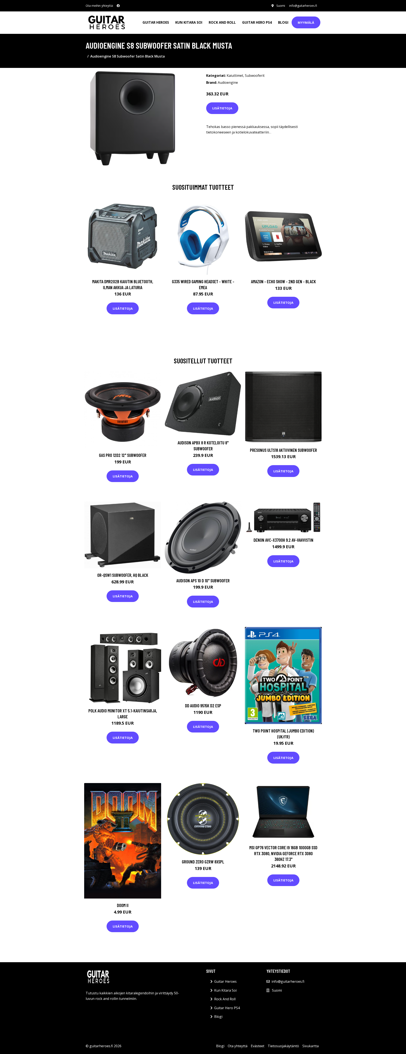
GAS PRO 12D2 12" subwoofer (122, 455)
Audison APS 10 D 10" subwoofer (203, 580)
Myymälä (306, 22)
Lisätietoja (222, 108)
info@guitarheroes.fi (303, 6)
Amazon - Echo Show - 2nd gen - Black (283, 281)
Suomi (280, 6)
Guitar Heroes (156, 22)
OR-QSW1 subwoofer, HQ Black (122, 575)
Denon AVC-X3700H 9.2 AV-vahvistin (283, 540)
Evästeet (257, 1046)
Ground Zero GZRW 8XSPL (203, 861)
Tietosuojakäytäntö (283, 1046)
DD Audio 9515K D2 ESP (203, 705)
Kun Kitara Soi (188, 22)
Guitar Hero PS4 (257, 22)
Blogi (283, 22)
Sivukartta (310, 1046)
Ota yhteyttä (237, 1046)
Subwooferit (255, 75)
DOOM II (123, 905)
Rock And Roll (222, 22)
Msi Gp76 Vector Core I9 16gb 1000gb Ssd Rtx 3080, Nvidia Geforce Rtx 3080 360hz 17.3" (283, 853)
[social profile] (118, 6)
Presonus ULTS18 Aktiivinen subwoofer (283, 450)
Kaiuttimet (235, 75)
